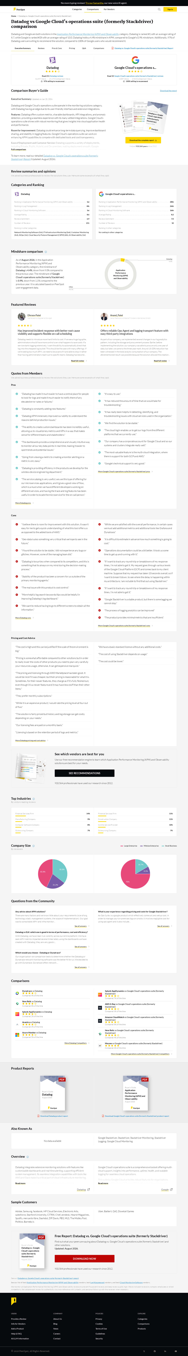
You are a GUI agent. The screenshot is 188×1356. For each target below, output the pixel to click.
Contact (56, 1338)
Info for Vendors (18, 1323)
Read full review (77, 361)
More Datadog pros (23, 503)
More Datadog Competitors (76, 1043)
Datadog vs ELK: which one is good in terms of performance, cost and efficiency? (51, 932)
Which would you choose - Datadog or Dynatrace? (38, 952)
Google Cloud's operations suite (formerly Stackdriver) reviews (138, 76)
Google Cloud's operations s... (135, 67)
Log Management (97, 1282)
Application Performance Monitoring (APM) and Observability (88, 34)
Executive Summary (23, 48)
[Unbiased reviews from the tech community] (19, 9)
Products (142, 1328)
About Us (57, 1319)
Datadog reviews (56, 76)
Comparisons (98, 48)
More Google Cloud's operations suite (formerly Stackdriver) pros (124, 471)
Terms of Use (101, 1328)
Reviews (41, 48)
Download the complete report (142, 140)
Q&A (84, 48)
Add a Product (17, 1328)
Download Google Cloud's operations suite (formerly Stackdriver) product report (137, 1116)
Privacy (99, 1319)
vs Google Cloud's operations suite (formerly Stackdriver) (134, 992)
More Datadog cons (23, 618)
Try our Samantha (94, 3)
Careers (56, 1333)
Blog (55, 1323)
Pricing (72, 48)
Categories (142, 1319)
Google (165, 1189)
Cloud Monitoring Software (131, 1282)
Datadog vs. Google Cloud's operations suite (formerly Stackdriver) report (48, 1278)
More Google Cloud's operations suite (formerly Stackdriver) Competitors (140, 1054)
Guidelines (100, 1333)
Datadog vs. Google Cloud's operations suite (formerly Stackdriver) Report (144, 48)
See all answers (81, 926)
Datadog (53, 67)
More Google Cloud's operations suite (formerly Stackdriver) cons (124, 626)
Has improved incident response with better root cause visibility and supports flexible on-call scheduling (49, 332)
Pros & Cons (57, 48)
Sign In (170, 9)
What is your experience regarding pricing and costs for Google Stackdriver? (133, 911)
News (55, 1328)
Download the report (168, 91)
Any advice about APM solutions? (30, 911)
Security (99, 1338)
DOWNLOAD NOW (84, 1258)
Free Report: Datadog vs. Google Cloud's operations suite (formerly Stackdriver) (111, 1236)
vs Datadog (32, 991)
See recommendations (84, 773)
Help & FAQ (16, 1333)
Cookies (99, 1323)
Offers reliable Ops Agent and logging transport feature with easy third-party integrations (134, 332)
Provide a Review (18, 1319)
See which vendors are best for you (79, 754)
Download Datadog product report (54, 1116)
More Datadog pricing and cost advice (30, 740)
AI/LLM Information (20, 1338)
